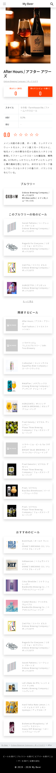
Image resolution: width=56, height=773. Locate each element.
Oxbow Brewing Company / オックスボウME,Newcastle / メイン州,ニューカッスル (35, 196)
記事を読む (35, 761)
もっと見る (28, 301)
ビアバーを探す (42, 756)
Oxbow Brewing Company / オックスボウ (21, 81)
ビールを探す (9, 756)
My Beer (28, 3)
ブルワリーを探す (25, 756)
